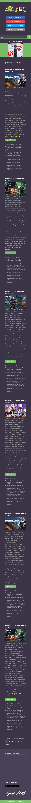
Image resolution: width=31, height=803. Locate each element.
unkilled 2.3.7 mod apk (19, 610)
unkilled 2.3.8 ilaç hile (11, 497)
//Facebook (15, 1)
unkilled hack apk (10, 166)
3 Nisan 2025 (9, 478)
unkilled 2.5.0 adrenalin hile (15, 265)
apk (20, 150)
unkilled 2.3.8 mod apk (19, 498)
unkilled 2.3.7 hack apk (14, 604)
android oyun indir (15, 150)
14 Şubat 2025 (9, 590)
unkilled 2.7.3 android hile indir (13, 153)
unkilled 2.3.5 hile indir (16, 720)
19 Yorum (19, 703)
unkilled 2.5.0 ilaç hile (11, 275)
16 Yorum (18, 478)
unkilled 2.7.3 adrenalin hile (15, 152)
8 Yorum (19, 590)
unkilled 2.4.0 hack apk (14, 379)
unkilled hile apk (18, 166)
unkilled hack (19, 165)
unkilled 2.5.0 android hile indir (13, 266)
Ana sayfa (4, 1)
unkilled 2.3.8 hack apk (14, 492)
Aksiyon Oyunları (10, 146)
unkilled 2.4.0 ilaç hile (11, 384)
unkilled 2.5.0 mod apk (19, 276)
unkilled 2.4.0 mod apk (19, 385)
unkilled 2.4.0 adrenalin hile (15, 374)
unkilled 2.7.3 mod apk (19, 163)
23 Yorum (19, 366)
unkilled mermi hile (19, 168)
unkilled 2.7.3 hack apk (14, 158)
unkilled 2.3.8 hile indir (16, 495)
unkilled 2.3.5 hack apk (14, 717)
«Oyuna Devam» (10, 140)
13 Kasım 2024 (9, 703)
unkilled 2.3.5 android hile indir (13, 713)
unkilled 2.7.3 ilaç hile (11, 162)
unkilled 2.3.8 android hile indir (13, 488)
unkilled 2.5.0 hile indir (16, 273)
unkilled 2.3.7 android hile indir (13, 600)
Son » (7, 744)
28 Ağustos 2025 (10, 257)
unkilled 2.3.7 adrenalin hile (15, 599)
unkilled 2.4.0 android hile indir (13, 375)
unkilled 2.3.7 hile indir (16, 607)
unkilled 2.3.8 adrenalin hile (15, 487)
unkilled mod (9, 169)
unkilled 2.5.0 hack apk (14, 271)
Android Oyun (18, 146)
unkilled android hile (11, 165)
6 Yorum (20, 144)
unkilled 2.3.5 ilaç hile (11, 722)
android (8, 150)
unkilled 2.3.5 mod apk (19, 723)
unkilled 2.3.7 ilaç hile (11, 609)
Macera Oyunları (15, 147)
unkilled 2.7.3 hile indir (16, 161)
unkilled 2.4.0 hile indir (16, 382)
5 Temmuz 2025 (10, 366)
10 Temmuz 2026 (10, 144)
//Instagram (26, 1)
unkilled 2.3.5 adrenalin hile (15, 711)
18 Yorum (20, 257)
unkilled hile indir (10, 168)
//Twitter (21, 1)
